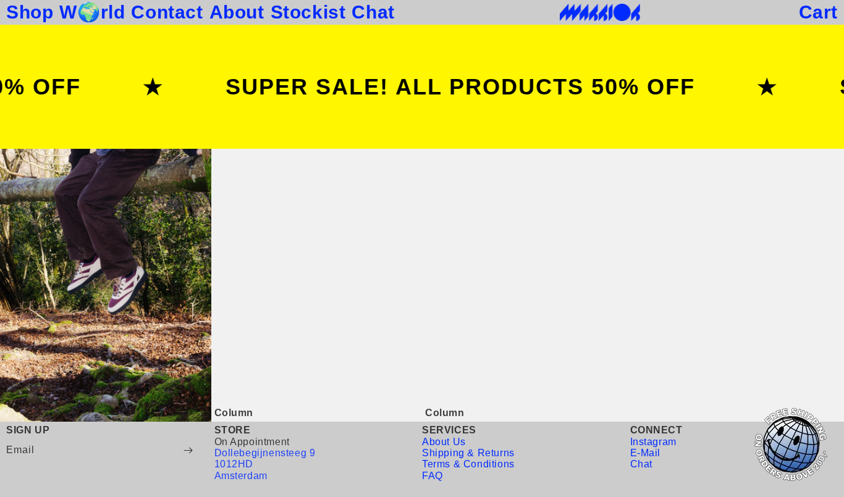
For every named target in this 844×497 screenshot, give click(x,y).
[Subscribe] (188, 450)
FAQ (432, 475)
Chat (641, 464)
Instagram (653, 441)
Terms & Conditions (468, 464)
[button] (818, 12)
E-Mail (645, 453)
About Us (444, 441)
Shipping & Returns (468, 453)
